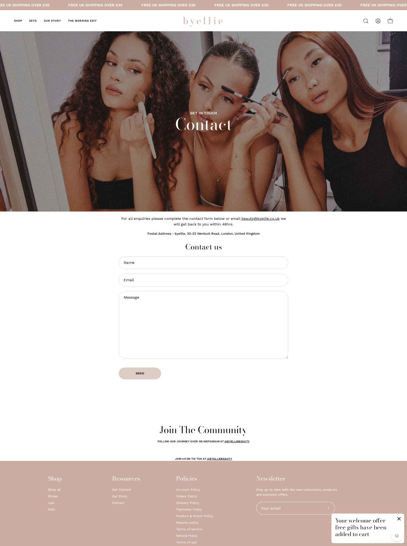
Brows (53, 496)
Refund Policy (187, 536)
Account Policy (188, 489)
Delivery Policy (187, 503)
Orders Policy (186, 496)
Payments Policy (189, 509)
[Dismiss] (399, 519)
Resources (126, 478)
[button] (366, 21)
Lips (51, 503)
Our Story (119, 496)
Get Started (121, 489)
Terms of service (189, 529)
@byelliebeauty (236, 441)
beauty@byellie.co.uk (260, 218)
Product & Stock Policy (194, 516)
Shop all (54, 489)
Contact (118, 503)
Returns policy (187, 522)
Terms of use (186, 542)
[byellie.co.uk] (203, 21)
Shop (55, 478)
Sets (51, 509)
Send (140, 373)
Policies (186, 478)
